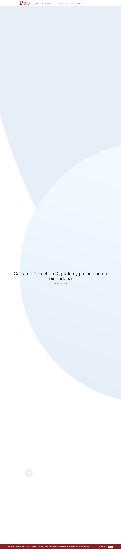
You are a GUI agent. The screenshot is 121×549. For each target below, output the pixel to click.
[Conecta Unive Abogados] (24, 3)
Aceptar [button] (110, 546)
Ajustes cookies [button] (103, 546)
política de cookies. (93, 546)
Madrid (56, 283)
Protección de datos (63, 283)
